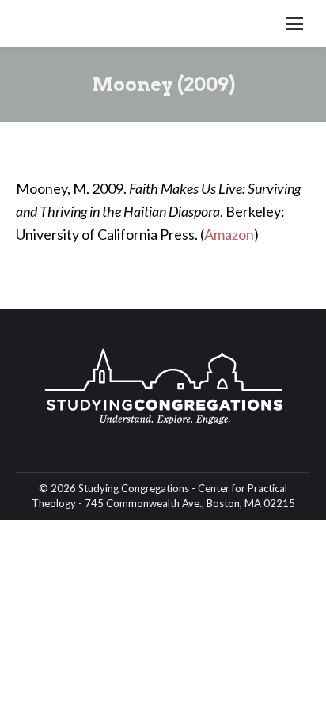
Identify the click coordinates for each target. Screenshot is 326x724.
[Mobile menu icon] (294, 24)
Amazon (229, 234)
